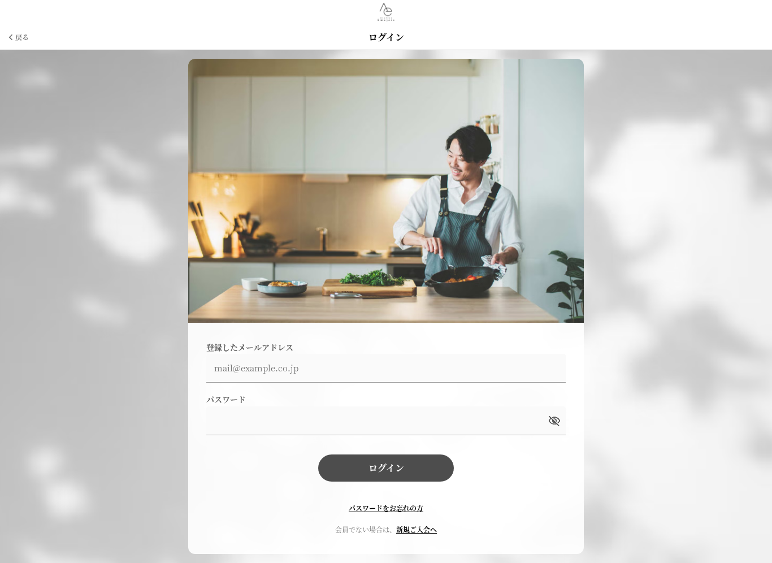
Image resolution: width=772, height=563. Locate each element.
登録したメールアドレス (249, 347)
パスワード (226, 399)
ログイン (386, 467)
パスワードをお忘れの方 (386, 508)
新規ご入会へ (416, 529)
